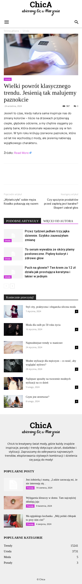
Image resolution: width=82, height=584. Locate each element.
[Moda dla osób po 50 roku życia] (13, 329)
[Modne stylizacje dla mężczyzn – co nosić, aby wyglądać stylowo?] (13, 365)
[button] (6, 22)
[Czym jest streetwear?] (13, 401)
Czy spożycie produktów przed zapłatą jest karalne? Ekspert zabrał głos (61, 203)
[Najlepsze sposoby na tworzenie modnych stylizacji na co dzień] (13, 383)
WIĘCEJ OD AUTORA (58, 221)
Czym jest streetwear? (37, 396)
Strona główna (11, 30)
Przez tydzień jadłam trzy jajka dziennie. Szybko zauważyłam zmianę (47, 235)
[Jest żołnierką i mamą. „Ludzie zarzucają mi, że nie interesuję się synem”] (13, 484)
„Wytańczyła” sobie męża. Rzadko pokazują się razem (21, 201)
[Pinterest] (25, 176)
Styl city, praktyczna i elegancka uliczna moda (51, 306)
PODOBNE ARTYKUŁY (22, 221)
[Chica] (41, 8)
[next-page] (12, 286)
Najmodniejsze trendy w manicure (44, 342)
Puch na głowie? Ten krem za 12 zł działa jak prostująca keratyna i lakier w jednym (50, 272)
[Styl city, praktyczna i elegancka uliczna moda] (13, 311)
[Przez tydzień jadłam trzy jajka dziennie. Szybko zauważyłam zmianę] (13, 235)
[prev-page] (6, 286)
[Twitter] (16, 176)
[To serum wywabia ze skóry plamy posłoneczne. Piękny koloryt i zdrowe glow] (13, 253)
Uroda (26, 30)
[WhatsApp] (34, 176)
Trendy (30, 487)
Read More (21, 153)
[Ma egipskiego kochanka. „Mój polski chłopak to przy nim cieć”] (13, 521)
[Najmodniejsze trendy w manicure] (13, 347)
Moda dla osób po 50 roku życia (43, 324)
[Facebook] (7, 176)
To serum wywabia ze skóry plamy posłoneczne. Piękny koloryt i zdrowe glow (49, 253)
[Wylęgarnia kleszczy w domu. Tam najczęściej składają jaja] (13, 502)
